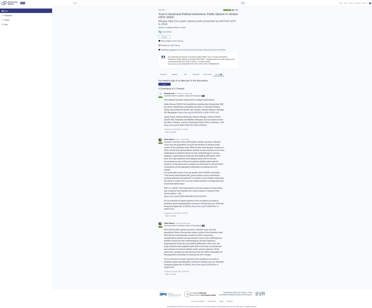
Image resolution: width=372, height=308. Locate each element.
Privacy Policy (212, 301)
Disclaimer (230, 301)
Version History (207, 74)
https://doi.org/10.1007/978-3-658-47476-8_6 (198, 112)
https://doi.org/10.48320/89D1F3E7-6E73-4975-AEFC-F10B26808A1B (193, 64)
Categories (8, 15)
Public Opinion (178, 41)
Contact (358, 3)
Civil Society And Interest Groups (190, 50)
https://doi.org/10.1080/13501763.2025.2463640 (185, 125)
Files (185, 74)
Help (345, 3)
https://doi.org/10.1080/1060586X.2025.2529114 (185, 196)
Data (6, 11)
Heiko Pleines (175, 45)
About (351, 3)
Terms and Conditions (198, 301)
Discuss (164, 37)
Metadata (174, 74)
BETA (23, 3)
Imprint (221, 301)
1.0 (203, 96)
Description (163, 74)
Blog (341, 3)
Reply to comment (170, 132)
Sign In (365, 3)
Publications (196, 74)
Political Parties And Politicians (214, 50)
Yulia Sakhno (167, 32)
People (6, 20)
